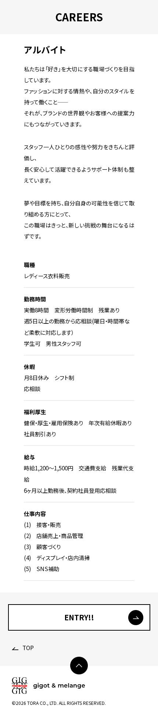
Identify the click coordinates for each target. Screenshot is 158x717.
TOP (27, 648)
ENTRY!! (79, 617)
